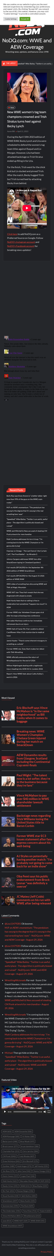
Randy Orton (10, 1186)
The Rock (27, 1206)
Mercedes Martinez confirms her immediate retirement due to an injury (24, 622)
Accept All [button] (25, 19)
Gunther (8, 1166)
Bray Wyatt (27, 1141)
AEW (7, 1131)
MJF (45, 1181)
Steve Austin (27, 1201)
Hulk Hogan (24, 1166)
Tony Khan (29, 1211)
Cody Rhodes (26, 1156)
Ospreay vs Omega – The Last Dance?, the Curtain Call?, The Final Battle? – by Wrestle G (27, 552)
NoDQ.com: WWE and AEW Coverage (27, 43)
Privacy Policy (46, 1252)
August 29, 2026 (34, 939)
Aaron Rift (11, 131)
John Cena (24, 1171)
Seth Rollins (29, 1196)
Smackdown (10, 1201)
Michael (9, 1052)
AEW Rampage (11, 1136)
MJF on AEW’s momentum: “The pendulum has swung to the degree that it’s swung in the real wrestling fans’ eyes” (26, 510)
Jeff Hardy (41, 1166)
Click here (12, 234)
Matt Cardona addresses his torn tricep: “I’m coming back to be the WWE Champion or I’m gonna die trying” (25, 542)
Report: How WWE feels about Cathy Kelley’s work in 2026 (25, 675)
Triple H (45, 1211)
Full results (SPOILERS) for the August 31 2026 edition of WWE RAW (25, 577)
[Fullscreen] (49, 1111)
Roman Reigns (25, 1191)
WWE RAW (38, 1221)
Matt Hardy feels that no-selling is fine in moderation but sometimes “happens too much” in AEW (27, 603)
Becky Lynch (10, 1141)
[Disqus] (27, 367)
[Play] (5, 1111)
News (12, 108)
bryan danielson (30, 1146)
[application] (27, 1100)
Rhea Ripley (40, 1186)
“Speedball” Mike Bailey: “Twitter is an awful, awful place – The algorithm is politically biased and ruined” (27, 522)
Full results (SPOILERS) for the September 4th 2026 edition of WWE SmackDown (25, 569)
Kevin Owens (10, 1176)
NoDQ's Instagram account (21, 242)
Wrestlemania (32, 1216)
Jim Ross (8, 1171)
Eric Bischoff (30, 1161)
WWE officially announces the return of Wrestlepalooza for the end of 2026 (23, 659)
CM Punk (9, 1156)
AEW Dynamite (23, 1131)
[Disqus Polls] (27, 298)
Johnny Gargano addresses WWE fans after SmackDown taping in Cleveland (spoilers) (24, 561)
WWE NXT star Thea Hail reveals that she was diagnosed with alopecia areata (25, 594)
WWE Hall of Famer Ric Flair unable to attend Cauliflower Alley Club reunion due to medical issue (25, 632)
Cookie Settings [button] (11, 19)
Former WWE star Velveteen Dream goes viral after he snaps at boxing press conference (25, 614)
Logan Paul (28, 1176)
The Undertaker (11, 1211)
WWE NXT (21, 1221)
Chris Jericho (30, 1151)
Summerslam (10, 1206)
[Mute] (45, 1111)
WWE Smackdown (12, 1226)
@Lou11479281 (13, 923)
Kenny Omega (42, 1171)
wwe (7, 1221)
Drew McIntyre (11, 1161)
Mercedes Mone (28, 1181)
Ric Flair (8, 1191)
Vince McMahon (12, 1216)
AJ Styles (28, 1136)
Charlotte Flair (11, 1151)
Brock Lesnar (10, 1146)
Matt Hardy (10, 1181)
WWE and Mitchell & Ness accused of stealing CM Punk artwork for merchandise (27, 532)
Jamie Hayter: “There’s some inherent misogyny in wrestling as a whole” (27, 642)
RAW (25, 1186)
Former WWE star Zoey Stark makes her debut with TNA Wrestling (25, 650)
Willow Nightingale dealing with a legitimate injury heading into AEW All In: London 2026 (25, 667)
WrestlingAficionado (15, 980)
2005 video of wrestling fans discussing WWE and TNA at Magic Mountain (27, 585)
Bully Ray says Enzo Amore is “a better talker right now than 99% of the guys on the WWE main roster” (27, 499)
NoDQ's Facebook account (20, 246)
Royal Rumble (10, 1196)
